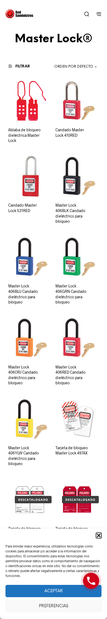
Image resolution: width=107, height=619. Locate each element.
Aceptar (53, 591)
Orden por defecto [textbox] (73, 67)
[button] (99, 535)
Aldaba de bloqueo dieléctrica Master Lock (24, 135)
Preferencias (53, 606)
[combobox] (72, 67)
